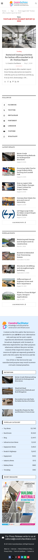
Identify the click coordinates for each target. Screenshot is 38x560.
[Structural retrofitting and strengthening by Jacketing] (8, 269)
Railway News (20, 465)
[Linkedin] (22, 557)
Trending (20, 470)
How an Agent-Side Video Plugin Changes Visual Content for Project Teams (25, 186)
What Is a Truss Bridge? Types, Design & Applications (26, 295)
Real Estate (20, 433)
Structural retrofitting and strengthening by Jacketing (26, 268)
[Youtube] (28, 557)
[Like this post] (5, 82)
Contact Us (30, 551)
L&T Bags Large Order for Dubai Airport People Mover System (26, 213)
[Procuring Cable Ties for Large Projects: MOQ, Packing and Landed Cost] (8, 171)
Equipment (20, 456)
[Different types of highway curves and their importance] (8, 282)
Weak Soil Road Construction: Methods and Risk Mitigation (25, 390)
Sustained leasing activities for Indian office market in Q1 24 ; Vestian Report (19, 57)
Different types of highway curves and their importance (25, 281)
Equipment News (20, 447)
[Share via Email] (18, 82)
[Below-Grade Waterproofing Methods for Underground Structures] (8, 157)
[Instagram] (16, 557)
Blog (20, 438)
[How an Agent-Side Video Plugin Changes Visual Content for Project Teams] (8, 186)
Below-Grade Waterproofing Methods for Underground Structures (26, 157)
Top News (20, 428)
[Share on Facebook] (8, 82)
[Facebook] (10, 557)
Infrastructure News (20, 442)
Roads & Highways (20, 451)
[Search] (36, 3)
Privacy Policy (8, 551)
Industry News (20, 461)
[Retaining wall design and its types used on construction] (8, 242)
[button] (4, 503)
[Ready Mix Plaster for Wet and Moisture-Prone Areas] (7, 412)
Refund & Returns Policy (25, 549)
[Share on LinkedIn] (15, 82)
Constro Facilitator (14, 63)
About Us (6, 549)
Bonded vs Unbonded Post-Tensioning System (25, 255)
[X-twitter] (13, 557)
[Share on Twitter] (10, 82)
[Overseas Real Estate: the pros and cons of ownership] (8, 201)
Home (4, 11)
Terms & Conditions (19, 551)
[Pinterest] (19, 557)
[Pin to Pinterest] (13, 82)
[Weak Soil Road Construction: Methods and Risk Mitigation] (7, 390)
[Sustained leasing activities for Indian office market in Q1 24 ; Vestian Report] (19, 36)
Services (13, 549)
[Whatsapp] (25, 557)
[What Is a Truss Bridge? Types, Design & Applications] (8, 295)
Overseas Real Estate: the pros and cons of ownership (26, 200)
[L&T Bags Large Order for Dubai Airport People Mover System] (8, 214)
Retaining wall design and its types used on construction (26, 242)
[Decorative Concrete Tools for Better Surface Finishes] (7, 401)
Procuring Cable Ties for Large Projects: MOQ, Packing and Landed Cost (26, 171)
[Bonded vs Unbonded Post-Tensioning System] (8, 256)
